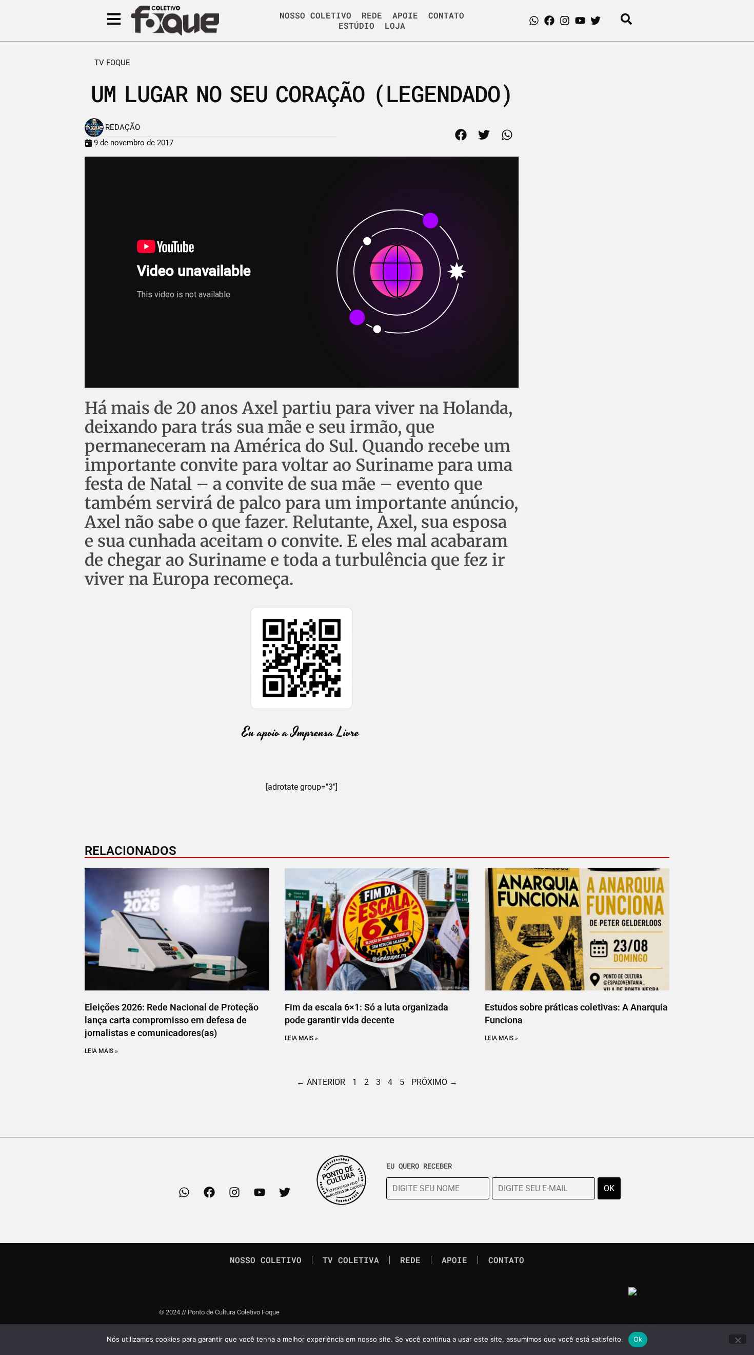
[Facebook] (549, 20)
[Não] (737, 1339)
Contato (446, 15)
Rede (372, 15)
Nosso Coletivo (315, 15)
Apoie (405, 15)
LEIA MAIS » (101, 1051)
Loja (395, 26)
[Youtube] (580, 20)
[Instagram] (565, 20)
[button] (460, 134)
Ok (638, 1339)
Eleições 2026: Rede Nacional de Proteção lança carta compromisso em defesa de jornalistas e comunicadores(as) (172, 1020)
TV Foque (112, 62)
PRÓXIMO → (434, 1082)
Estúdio (356, 26)
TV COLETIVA (351, 1259)
